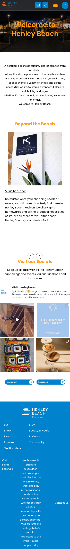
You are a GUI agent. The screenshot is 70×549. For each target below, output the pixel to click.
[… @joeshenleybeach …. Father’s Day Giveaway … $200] (53, 320)
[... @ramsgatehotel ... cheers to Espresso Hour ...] (53, 355)
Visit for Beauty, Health (24, 191)
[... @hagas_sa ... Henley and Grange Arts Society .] (17, 355)
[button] (55, 5)
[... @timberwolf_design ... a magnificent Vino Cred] (17, 320)
